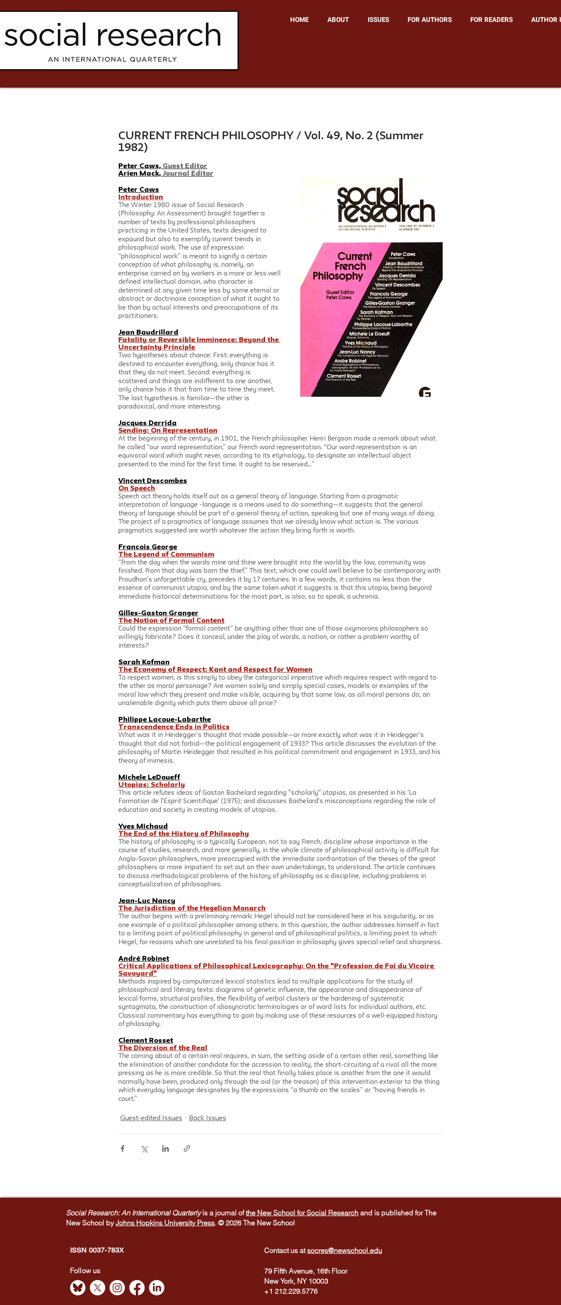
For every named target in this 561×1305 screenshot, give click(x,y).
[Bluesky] (77, 1287)
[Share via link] (187, 1148)
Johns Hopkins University (156, 1222)
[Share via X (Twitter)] (144, 1148)
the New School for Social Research (302, 1212)
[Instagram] (117, 1287)
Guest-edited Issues (151, 1118)
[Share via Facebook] (122, 1148)
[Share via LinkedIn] (165, 1148)
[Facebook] (137, 1287)
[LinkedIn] (156, 1287)
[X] (97, 1287)
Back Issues (207, 1118)
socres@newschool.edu (344, 1250)
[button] (338, 19)
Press (206, 1222)
